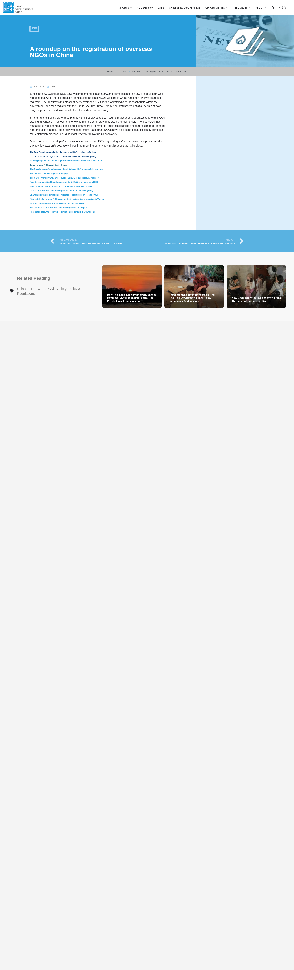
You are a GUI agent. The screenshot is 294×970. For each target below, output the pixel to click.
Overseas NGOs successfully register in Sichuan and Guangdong (61, 190)
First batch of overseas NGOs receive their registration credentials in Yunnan (67, 199)
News (123, 71)
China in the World (31, 289)
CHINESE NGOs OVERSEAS (184, 7)
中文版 (282, 7)
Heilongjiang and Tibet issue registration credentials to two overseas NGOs (66, 161)
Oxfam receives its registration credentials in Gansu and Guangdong (63, 156)
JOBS (161, 7)
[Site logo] (18, 7)
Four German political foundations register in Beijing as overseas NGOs (64, 182)
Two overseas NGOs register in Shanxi (48, 165)
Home (110, 71)
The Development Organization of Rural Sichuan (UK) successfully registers (66, 169)
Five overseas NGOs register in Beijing (49, 173)
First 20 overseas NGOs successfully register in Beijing (57, 203)
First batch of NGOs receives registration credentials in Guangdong (62, 212)
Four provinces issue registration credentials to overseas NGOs (61, 186)
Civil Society (57, 289)
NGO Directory (145, 7)
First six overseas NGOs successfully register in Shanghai (58, 207)
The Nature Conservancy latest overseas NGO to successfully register (64, 178)
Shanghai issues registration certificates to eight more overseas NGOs (64, 195)
